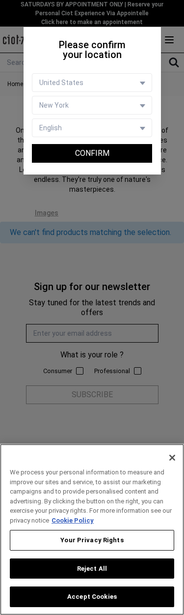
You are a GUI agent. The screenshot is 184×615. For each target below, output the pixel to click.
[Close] (172, 458)
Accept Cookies (92, 596)
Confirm (92, 153)
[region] (92, 529)
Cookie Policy (73, 520)
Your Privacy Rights (91, 540)
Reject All (92, 568)
